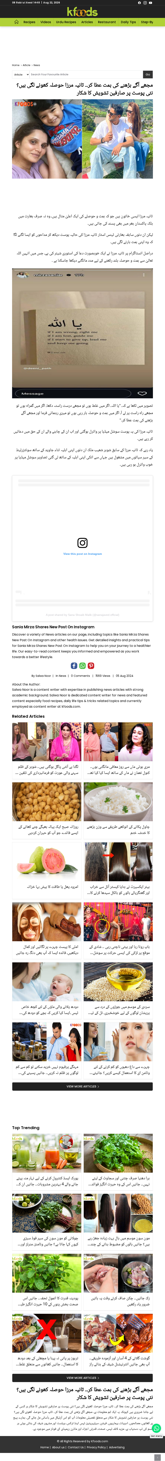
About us (58, 1447)
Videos (45, 22)
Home (44, 1447)
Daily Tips (128, 22)
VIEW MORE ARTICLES (81, 1086)
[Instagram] (145, 2)
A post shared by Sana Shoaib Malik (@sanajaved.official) (82, 614)
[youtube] (150, 2)
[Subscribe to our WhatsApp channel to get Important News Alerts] (156, 1428)
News (62, 676)
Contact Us (76, 1447)
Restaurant (107, 22)
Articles (87, 22)
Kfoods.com (99, 1441)
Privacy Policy (96, 1447)
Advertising (117, 1447)
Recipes (29, 22)
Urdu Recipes (66, 22)
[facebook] (139, 2)
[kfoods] (82, 12)
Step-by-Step (151, 22)
